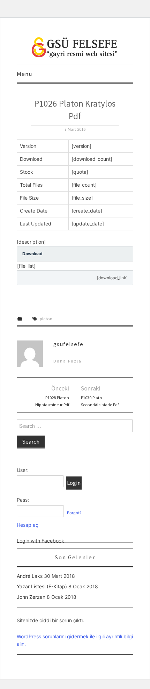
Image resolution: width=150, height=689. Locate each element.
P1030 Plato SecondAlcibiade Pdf (100, 401)
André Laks (30, 576)
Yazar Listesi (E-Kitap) (42, 586)
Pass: (23, 500)
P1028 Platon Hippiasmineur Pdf (52, 401)
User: (23, 470)
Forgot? (74, 512)
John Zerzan (31, 597)
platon (46, 318)
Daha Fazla (67, 361)
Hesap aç (27, 525)
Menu (24, 74)
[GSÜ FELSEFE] (75, 47)
